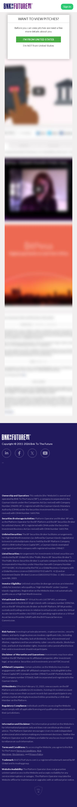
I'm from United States (38, 39)
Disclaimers (18, 754)
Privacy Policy (36, 754)
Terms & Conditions (26, 750)
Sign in (67, 6)
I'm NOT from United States (38, 46)
